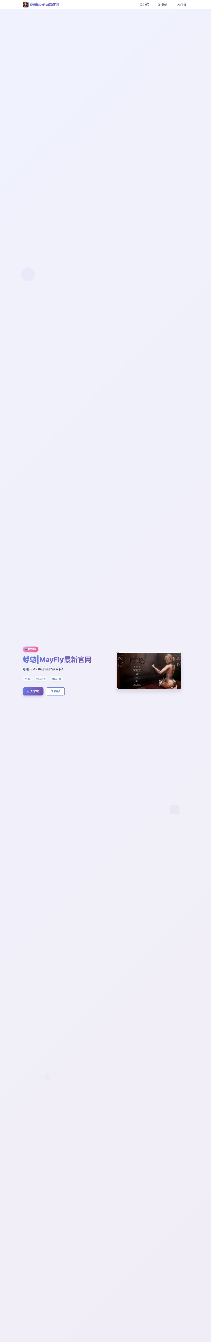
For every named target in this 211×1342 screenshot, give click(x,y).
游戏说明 (144, 4)
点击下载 (181, 4)
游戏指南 (163, 4)
